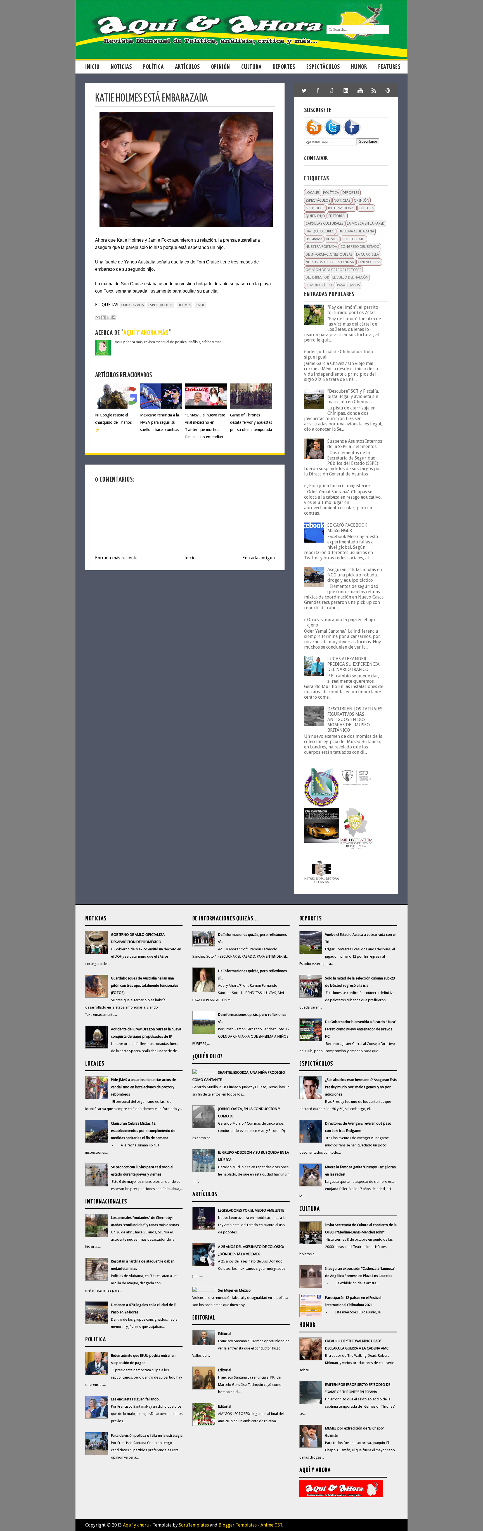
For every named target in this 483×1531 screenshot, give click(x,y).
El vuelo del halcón (350, 277)
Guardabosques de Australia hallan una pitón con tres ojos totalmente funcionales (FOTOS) (144, 985)
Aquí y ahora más (146, 333)
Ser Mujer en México (234, 1290)
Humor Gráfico (320, 285)
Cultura (251, 67)
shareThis (374, 90)
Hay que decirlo (320, 231)
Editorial (337, 216)
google (332, 90)
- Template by (179, 1525)
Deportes (284, 67)
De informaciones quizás (329, 254)
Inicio (92, 67)
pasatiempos (348, 285)
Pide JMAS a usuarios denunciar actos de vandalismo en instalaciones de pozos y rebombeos (143, 1087)
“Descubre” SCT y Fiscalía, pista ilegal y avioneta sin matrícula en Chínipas (353, 396)
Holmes (184, 305)
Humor (359, 67)
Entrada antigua (258, 557)
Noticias (121, 67)
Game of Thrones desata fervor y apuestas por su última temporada (251, 422)
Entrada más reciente (116, 557)
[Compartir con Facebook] (113, 317)
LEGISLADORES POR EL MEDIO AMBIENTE (251, 1210)
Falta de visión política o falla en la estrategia (147, 1435)
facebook (318, 90)
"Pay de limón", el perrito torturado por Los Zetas (352, 310)
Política (153, 67)
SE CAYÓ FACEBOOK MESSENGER (347, 527)
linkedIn (346, 90)
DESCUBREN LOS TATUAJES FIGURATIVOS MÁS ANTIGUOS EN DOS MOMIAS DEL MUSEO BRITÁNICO (354, 719)
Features (389, 67)
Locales (313, 192)
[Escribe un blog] (103, 317)
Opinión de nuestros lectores (333, 270)
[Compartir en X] (108, 317)
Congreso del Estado (360, 246)
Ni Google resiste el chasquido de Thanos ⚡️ (113, 422)
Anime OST (271, 1525)
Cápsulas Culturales (325, 223)
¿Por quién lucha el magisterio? (339, 485)
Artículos (187, 67)
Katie (200, 305)
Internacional (341, 208)
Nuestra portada (321, 246)
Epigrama (314, 239)
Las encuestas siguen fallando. (135, 1399)
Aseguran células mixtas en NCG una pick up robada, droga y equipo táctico (354, 575)
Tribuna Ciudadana (356, 231)
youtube (360, 90)
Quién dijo (315, 216)
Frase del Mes (354, 239)
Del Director (317, 277)
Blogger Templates (238, 1525)
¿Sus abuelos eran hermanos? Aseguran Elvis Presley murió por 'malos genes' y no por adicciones (361, 1087)
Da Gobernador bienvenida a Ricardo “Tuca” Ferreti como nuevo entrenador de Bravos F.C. (360, 1029)
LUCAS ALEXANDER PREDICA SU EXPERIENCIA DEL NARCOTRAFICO (353, 664)
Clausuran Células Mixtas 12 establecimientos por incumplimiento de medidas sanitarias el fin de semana (143, 1130)
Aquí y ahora (136, 1525)
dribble (388, 90)
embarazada (132, 305)
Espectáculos (323, 67)
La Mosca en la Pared (366, 223)
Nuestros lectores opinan (330, 262)
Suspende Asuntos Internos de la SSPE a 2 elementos (354, 444)
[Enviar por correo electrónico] (97, 317)
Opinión (220, 67)
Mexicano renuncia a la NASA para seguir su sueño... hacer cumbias (159, 422)
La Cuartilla (367, 254)
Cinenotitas (369, 262)
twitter (304, 90)
